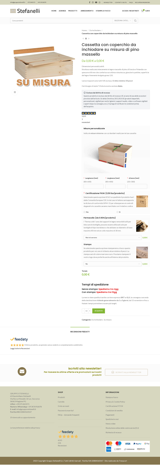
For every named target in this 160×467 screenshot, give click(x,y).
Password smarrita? (66, 410)
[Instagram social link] (92, 2)
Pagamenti (110, 415)
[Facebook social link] (89, 2)
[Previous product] (83, 38)
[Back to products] (86, 38)
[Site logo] (24, 10)
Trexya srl (123, 461)
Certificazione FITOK (114, 406)
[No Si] (113, 263)
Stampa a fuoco (112, 397)
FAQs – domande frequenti (68, 415)
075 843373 (31, 2)
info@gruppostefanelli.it (17, 2)
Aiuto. (120, 86)
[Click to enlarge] (15, 92)
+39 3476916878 (26, 406)
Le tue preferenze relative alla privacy (25, 428)
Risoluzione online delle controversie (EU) (122, 428)
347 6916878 (42, 2)
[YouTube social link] (96, 2)
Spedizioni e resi (112, 419)
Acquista (99, 311)
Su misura (107, 320)
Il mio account (63, 406)
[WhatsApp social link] (99, 2)
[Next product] (88, 38)
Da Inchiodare (95, 30)
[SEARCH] (135, 20)
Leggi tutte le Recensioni (20, 348)
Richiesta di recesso (113, 432)
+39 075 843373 (22, 404)
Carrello (61, 402)
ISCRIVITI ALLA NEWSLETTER (128, 372)
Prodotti (61, 397)
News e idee (110, 423)
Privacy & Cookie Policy (115, 402)
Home (84, 30)
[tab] (80, 330)
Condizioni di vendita (114, 410)
